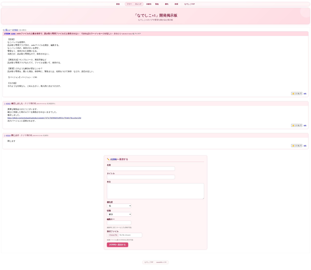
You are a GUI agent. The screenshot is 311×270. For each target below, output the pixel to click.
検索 (176, 4)
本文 (109, 182)
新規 (118, 4)
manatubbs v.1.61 (161, 262)
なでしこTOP (189, 4)
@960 (15, 30)
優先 (166, 4)
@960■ (7, 34)
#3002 (8, 103)
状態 (109, 211)
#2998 (13, 34)
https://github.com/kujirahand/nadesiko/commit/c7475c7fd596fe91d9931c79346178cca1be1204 (44, 118)
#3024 (8, 135)
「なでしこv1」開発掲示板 (155, 15)
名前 (109, 165)
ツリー (129, 4)
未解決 (148, 4)
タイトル (111, 173)
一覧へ (6, 30)
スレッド (138, 4)
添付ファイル (113, 231)
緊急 (157, 4)
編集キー (111, 219)
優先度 (110, 202)
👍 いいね (296, 93)
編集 (305, 93)
